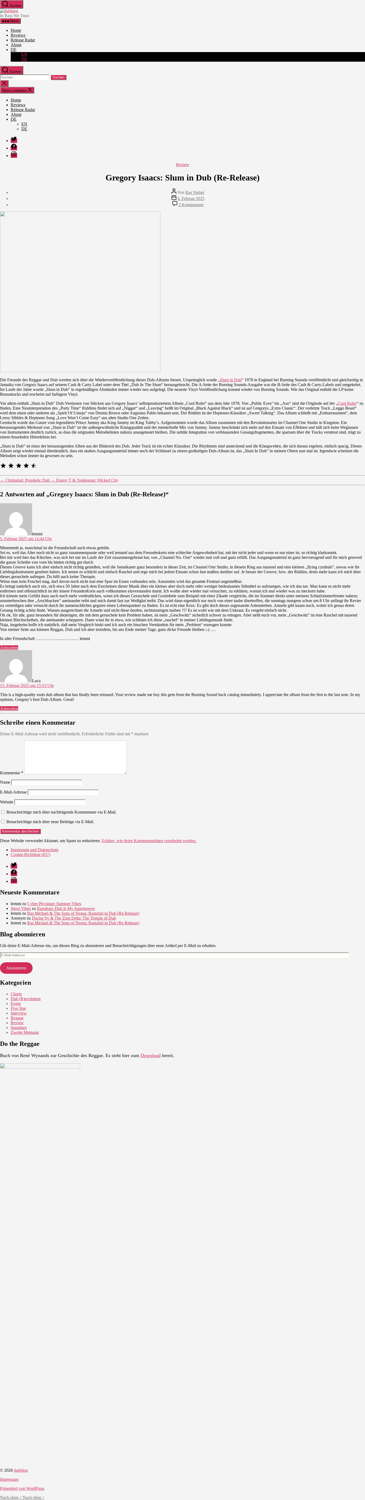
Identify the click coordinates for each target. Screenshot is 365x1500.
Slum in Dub (231, 380)
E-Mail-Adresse (13, 792)
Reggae (17, 1018)
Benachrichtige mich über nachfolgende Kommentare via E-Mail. (61, 812)
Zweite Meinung (25, 1032)
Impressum (9, 1479)
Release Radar (23, 40)
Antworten (9, 647)
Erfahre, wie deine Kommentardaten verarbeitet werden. (149, 840)
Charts (16, 994)
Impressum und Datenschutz (35, 849)
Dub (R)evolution (26, 998)
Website (6, 802)
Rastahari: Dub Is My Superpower (66, 908)
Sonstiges (19, 1027)
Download (151, 1055)
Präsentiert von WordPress (22, 1488)
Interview (19, 1013)
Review (182, 164)
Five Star (18, 1008)
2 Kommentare (191, 204)
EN (24, 54)
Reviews (18, 35)
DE (14, 49)
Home (16, 30)
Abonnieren (16, 968)
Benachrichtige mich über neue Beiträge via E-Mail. (50, 821)
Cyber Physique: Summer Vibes (54, 903)
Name (5, 782)
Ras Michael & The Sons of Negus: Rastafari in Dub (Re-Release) (83, 913)
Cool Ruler (347, 403)
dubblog (21, 1470)
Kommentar (11, 773)
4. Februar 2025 (190, 198)
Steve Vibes (21, 908)
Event (16, 1003)
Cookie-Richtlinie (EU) (30, 854)
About (16, 44)
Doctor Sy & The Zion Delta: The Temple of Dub (74, 918)
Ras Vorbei (194, 192)
